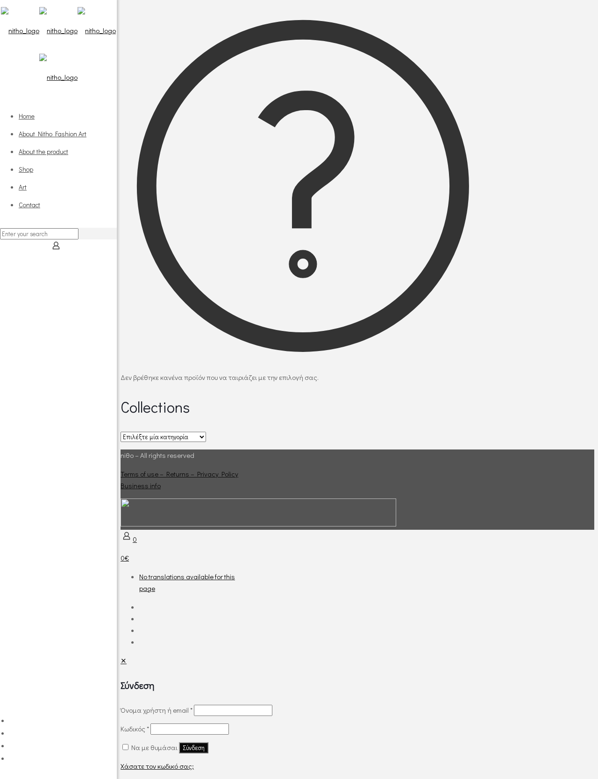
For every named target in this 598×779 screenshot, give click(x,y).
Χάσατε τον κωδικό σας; (157, 766)
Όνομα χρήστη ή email (156, 710)
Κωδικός (135, 728)
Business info (141, 485)
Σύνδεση (194, 748)
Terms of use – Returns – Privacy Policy (179, 473)
